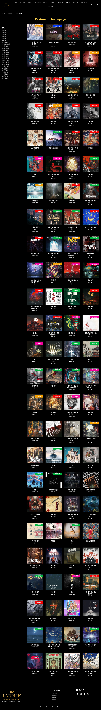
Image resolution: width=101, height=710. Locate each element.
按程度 (29, 2)
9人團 (4, 38)
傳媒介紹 (52, 2)
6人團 (4, 32)
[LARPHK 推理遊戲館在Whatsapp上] (88, 694)
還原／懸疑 (5, 64)
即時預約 (68, 2)
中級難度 (5, 74)
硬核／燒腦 (5, 54)
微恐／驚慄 (5, 58)
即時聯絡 (54, 697)
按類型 (37, 2)
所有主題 (5, 68)
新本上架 (45, 2)
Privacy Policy (56, 706)
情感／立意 (5, 56)
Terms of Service (45, 706)
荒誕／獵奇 (5, 60)
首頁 (16, 2)
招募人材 (75, 2)
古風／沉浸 (5, 52)
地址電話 (54, 699)
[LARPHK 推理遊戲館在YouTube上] (84, 694)
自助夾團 (60, 2)
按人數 (22, 2)
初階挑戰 (5, 72)
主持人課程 (84, 2)
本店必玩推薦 (6, 44)
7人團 (4, 34)
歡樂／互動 (5, 48)
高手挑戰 (5, 76)
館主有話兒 (55, 695)
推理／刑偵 (5, 50)
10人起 (4, 40)
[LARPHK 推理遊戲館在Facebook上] (77, 694)
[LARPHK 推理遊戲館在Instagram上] (81, 694)
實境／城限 (5, 66)
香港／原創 (5, 46)
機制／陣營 (5, 62)
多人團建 (5, 42)
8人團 (4, 36)
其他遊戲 (51, 6)
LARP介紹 (54, 693)
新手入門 (5, 70)
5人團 (4, 30)
